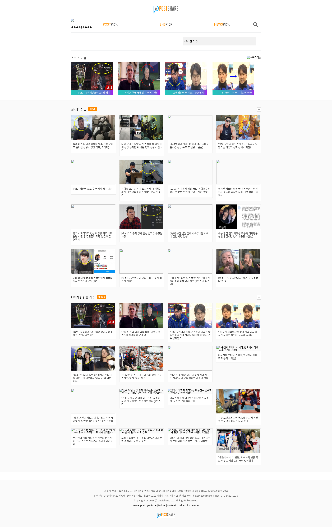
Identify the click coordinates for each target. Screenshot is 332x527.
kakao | (182, 505)
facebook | (172, 505)
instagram (193, 505)
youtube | (152, 505)
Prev (79, 37)
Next (174, 37)
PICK (110, 24)
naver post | (139, 505)
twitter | (162, 505)
